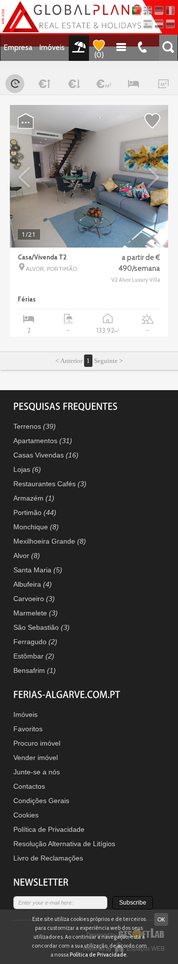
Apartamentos (42, 441)
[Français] (170, 10)
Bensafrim (34, 670)
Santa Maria (37, 570)
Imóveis (52, 47)
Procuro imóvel (36, 743)
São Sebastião (41, 627)
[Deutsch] (159, 10)
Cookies (26, 815)
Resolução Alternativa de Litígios (64, 844)
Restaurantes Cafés (50, 484)
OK (161, 919)
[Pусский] (170, 24)
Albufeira (32, 584)
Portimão (34, 512)
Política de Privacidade (49, 829)
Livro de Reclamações (48, 858)
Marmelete (35, 613)
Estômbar (33, 656)
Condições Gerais (41, 801)
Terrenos (34, 426)
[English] (147, 10)
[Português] (136, 10)
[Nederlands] (159, 24)
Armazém (33, 498)
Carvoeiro (34, 599)
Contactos (29, 786)
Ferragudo (35, 642)
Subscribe (132, 902)
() (99, 55)
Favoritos (28, 729)
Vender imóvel (35, 757)
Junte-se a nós (36, 772)
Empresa (18, 47)
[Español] (147, 24)
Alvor (26, 555)
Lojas (27, 469)
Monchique (36, 527)
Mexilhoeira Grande (49, 541)
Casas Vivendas (46, 455)
